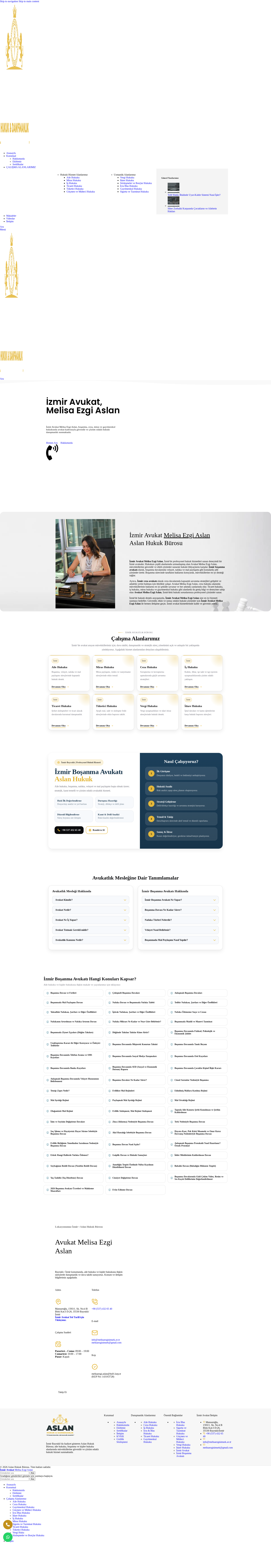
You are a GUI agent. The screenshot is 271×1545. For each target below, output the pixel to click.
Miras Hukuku (73, 180)
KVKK (120, 1436)
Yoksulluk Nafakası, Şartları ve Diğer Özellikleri (73, 1012)
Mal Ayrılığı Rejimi (59, 1100)
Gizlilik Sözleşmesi (122, 1440)
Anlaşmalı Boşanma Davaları (188, 993)
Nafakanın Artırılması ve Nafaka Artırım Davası (73, 1021)
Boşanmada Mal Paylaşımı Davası (66, 1002)
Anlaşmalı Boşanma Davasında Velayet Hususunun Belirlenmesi (74, 1080)
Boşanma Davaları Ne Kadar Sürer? (129, 1080)
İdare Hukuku (127, 180)
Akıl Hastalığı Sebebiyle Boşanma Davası (131, 1132)
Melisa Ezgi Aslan (16, 1470)
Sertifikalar (18, 164)
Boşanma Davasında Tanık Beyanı (191, 1044)
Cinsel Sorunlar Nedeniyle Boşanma (192, 1080)
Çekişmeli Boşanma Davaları (126, 993)
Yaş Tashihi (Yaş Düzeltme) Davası (66, 1178)
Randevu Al (99, 830)
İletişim (120, 1433)
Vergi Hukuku (127, 177)
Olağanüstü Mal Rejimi (61, 1111)
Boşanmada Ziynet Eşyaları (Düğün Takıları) (71, 1032)
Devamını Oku (59, 687)
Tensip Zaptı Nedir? (59, 1091)
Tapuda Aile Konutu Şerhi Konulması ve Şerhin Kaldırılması (197, 1111)
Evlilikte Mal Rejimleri (123, 1091)
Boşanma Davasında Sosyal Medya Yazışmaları (134, 1056)
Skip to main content (29, 1)
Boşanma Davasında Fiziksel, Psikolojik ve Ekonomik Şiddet (195, 1032)
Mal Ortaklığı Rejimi (185, 1100)
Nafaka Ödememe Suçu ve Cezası (190, 1012)
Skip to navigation (9, 1)
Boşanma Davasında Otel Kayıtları (191, 1056)
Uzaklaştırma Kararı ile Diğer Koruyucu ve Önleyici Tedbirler (75, 1044)
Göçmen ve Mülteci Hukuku (80, 191)
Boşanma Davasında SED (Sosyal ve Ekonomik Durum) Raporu (134, 1068)
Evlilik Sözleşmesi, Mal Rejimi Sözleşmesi (132, 1111)
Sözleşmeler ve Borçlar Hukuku (136, 183)
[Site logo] (15, 147)
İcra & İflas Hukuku (149, 1432)
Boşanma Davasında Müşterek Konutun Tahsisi (134, 1044)
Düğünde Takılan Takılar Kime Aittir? (130, 1032)
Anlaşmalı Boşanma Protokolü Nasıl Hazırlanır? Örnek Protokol (198, 1144)
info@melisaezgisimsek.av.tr (106, 1339)
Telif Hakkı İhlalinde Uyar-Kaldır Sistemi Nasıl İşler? (194, 195)
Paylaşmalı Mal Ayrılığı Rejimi (127, 1100)
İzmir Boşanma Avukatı (183, 1454)
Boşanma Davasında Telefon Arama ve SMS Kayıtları (71, 1056)
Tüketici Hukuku (74, 188)
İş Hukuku (71, 183)
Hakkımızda (19, 158)
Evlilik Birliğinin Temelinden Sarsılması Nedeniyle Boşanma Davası (74, 1144)
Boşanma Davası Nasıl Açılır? (126, 1144)
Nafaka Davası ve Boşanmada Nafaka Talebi (133, 1002)
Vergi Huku (18, 1532)
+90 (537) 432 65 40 (102, 1308)
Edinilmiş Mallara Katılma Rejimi (191, 1091)
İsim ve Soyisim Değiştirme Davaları (67, 1122)
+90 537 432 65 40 (71, 830)
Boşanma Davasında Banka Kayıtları (68, 1068)
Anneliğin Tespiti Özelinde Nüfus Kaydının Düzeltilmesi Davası (132, 1166)
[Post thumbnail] (173, 192)
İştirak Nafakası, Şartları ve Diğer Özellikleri (133, 1012)
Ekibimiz (17, 161)
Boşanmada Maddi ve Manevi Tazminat (193, 1021)
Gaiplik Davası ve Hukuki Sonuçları (129, 1155)
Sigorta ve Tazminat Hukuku (134, 191)
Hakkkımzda (123, 1425)
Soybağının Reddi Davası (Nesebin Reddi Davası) (73, 1166)
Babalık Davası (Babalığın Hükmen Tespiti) (195, 1166)
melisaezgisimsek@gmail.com (106, 1342)
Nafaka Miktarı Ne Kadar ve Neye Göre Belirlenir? (136, 1021)
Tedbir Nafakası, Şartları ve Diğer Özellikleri (196, 1002)
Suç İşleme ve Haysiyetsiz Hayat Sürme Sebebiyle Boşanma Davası (73, 1132)
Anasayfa (121, 1422)
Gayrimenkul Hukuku (131, 188)
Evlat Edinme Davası (122, 1190)
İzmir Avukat (182, 1450)
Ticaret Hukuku (74, 186)
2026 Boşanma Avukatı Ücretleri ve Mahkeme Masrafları (72, 1189)
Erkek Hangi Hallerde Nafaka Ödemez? (69, 1155)
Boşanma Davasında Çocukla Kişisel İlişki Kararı (198, 1068)
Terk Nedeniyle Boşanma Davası (190, 1122)
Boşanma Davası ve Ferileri (63, 993)
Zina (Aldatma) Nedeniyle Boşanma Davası (132, 1122)
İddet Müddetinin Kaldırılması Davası (193, 1155)
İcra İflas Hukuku (129, 186)
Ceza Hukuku (150, 1425)
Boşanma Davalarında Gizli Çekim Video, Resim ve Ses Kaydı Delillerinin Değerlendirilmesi (199, 1177)
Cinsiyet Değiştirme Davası (125, 1178)
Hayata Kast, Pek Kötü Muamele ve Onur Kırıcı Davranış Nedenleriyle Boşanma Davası (198, 1132)
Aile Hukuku (73, 177)
